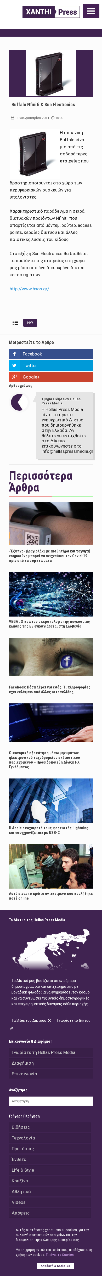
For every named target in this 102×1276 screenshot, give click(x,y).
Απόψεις (21, 1213)
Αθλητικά (21, 1191)
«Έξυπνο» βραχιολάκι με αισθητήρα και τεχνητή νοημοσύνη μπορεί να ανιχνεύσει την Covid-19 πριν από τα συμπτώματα (49, 556)
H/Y (30, 323)
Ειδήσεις (21, 1127)
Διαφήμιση (23, 1063)
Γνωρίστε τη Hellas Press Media (43, 1052)
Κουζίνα (20, 1180)
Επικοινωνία (24, 1073)
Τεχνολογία (23, 1138)
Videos (19, 1202)
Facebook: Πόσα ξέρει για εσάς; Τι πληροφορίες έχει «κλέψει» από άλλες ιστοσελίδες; (49, 689)
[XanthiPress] (51, 12)
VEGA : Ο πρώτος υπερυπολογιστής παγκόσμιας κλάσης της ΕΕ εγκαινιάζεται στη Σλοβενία (49, 624)
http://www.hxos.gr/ (29, 288)
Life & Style (23, 1170)
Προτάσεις (23, 1148)
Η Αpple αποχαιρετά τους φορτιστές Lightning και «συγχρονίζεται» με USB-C (48, 830)
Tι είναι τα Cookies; (60, 1255)
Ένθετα (19, 1159)
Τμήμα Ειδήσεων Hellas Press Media (61, 401)
